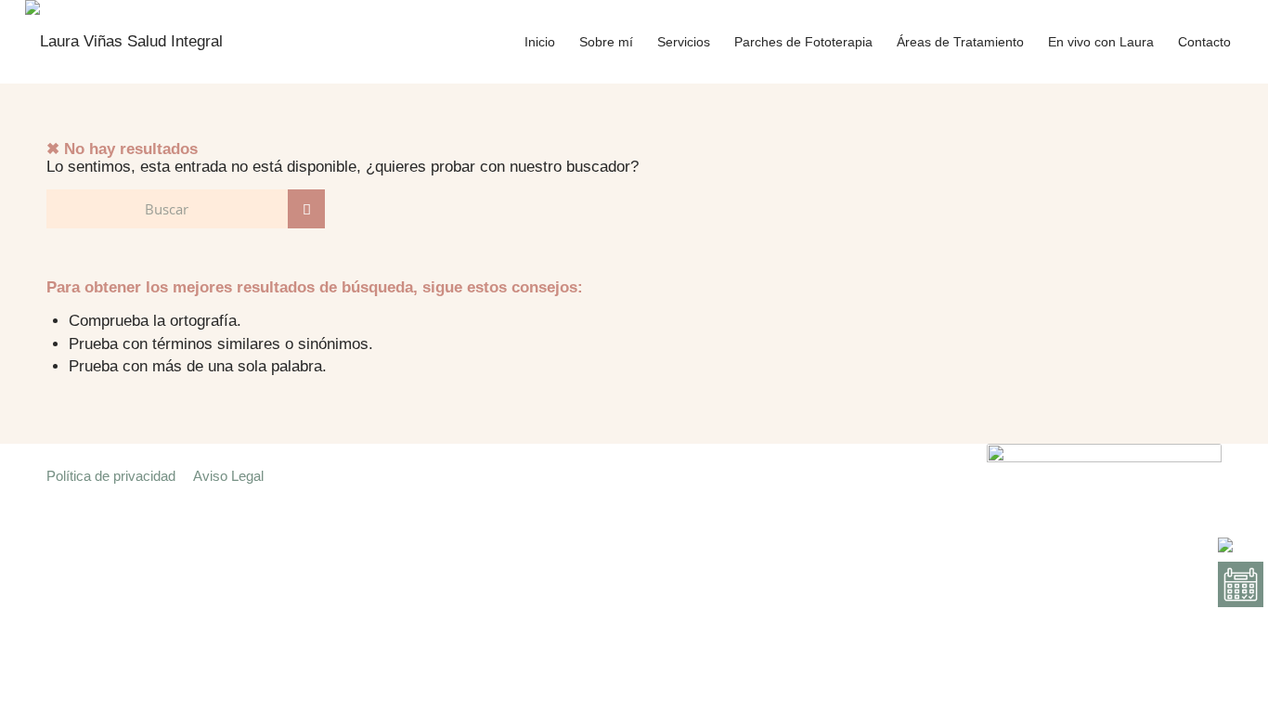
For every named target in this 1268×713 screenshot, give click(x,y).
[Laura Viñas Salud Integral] (124, 42)
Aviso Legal (235, 476)
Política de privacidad (110, 476)
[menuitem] (539, 42)
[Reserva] (1240, 584)
